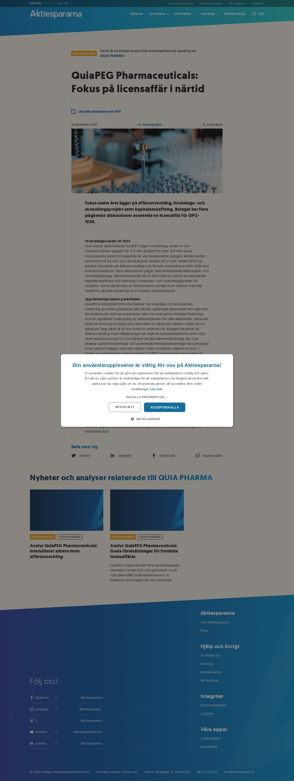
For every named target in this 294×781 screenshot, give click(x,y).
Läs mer (156, 389)
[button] (147, 397)
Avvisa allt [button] (124, 406)
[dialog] (147, 390)
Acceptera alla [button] (164, 407)
